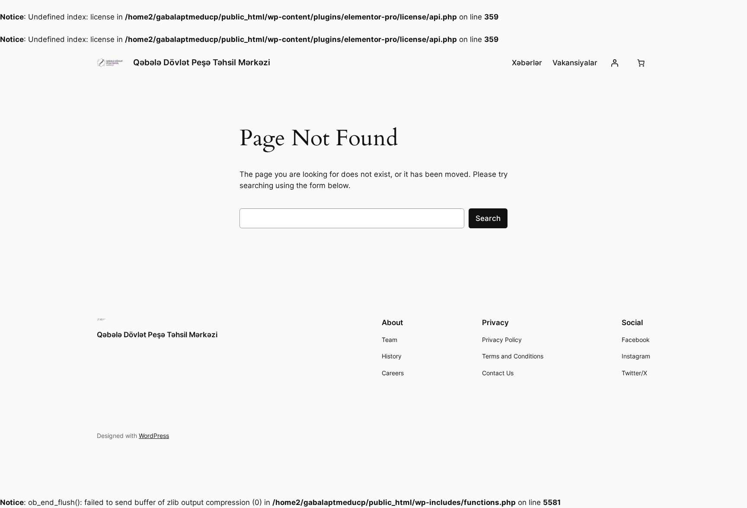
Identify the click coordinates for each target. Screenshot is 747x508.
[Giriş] (615, 63)
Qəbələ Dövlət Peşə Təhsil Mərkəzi (201, 62)
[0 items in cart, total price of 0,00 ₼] (641, 63)
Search (488, 218)
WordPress (154, 435)
